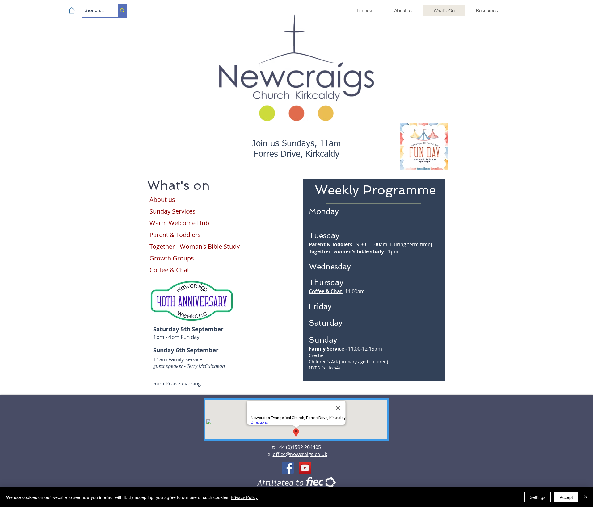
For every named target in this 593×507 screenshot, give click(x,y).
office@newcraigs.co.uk (300, 454)
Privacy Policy (244, 497)
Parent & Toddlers (330, 244)
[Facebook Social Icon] (288, 468)
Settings (537, 497)
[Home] (72, 10)
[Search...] (122, 10)
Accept (566, 497)
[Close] (585, 497)
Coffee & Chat (325, 291)
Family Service (326, 348)
